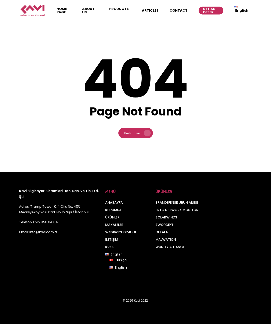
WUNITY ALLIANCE (170, 246)
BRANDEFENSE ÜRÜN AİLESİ (176, 202)
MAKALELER (114, 224)
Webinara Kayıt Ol (120, 232)
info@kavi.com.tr (43, 232)
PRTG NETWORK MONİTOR (176, 209)
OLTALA (161, 232)
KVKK (109, 246)
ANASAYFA (114, 202)
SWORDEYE (164, 224)
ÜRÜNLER (112, 217)
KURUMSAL (114, 209)
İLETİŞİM (111, 239)
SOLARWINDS (166, 217)
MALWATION (165, 239)
